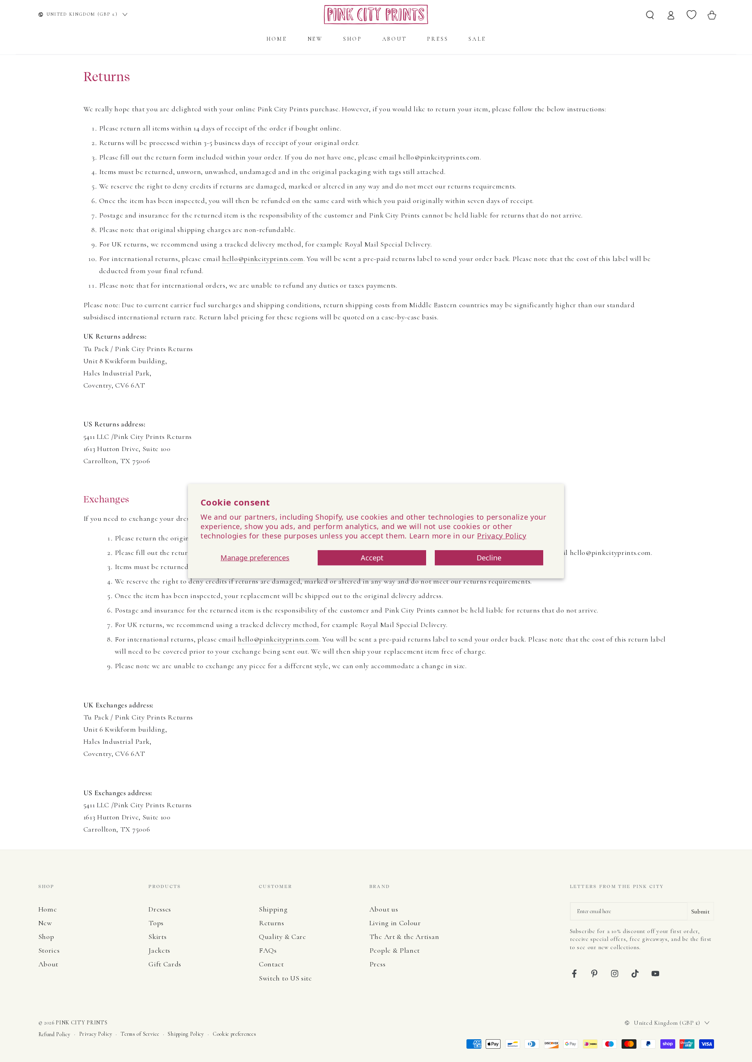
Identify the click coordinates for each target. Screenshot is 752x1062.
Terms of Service (140, 1034)
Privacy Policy (501, 535)
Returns (271, 923)
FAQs (268, 950)
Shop (46, 936)
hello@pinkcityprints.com (263, 258)
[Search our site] (650, 14)
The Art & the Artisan (404, 936)
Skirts (157, 936)
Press (377, 964)
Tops (156, 923)
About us (383, 909)
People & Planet (394, 950)
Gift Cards (164, 964)
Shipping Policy (186, 1034)
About (48, 964)
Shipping (273, 909)
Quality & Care (282, 936)
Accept (372, 557)
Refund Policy (54, 1034)
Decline (489, 557)
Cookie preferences (234, 1034)
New (45, 923)
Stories (49, 950)
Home (47, 909)
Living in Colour (395, 923)
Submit (700, 911)
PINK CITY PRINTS (81, 1022)
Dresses (159, 909)
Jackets (159, 950)
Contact (271, 964)
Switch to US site (285, 978)
